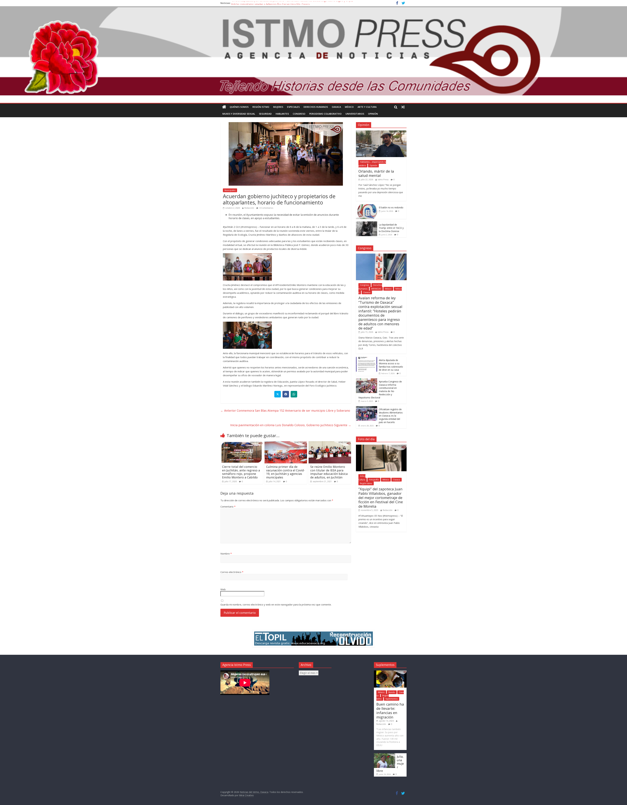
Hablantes (282, 113)
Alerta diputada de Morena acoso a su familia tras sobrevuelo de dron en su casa (391, 365)
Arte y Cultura (367, 106)
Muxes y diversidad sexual (238, 113)
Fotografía (374, 479)
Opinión (373, 113)
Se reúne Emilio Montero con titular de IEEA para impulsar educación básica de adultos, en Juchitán (329, 472)
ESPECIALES (293, 106)
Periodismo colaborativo (325, 113)
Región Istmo (260, 106)
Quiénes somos (239, 106)
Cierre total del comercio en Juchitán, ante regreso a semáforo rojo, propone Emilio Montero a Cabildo (241, 472)
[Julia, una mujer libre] (384, 754)
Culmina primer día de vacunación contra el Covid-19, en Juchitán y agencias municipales (285, 472)
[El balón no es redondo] (366, 206)
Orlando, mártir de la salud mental (376, 173)
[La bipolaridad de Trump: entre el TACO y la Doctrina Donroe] (366, 223)
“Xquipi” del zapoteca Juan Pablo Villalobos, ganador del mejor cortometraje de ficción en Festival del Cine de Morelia (380, 497)
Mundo (391, 692)
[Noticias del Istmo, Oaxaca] (313, 50)
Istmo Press (383, 179)
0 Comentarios (266, 208)
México (349, 106)
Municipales (230, 190)
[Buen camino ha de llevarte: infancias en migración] (390, 672)
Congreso (299, 113)
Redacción (249, 208)
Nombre (226, 553)
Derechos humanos (316, 106)
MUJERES (278, 106)
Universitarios (355, 113)
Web (223, 589)
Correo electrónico (231, 572)
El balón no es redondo (391, 207)
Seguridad (265, 113)
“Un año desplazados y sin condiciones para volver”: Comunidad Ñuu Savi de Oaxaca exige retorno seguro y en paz (292, 3)
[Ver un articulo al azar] (403, 107)
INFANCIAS (376, 288)
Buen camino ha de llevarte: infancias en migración (390, 710)
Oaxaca (336, 106)
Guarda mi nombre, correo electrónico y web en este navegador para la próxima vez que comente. (275, 604)
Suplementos (392, 698)
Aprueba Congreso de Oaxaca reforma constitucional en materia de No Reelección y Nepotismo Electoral (380, 389)
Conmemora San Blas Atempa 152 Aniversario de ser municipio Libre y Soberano (285, 410)
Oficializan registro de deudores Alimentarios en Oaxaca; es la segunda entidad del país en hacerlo (391, 416)
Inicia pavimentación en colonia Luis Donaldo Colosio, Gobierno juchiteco (290, 425)
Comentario (227, 506)
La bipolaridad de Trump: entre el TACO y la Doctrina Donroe (391, 228)
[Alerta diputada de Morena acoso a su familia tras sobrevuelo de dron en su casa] (366, 358)
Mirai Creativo (246, 795)
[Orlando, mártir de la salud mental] (381, 132)
